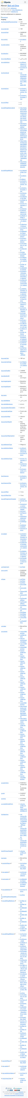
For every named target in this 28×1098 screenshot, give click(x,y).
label (3, 626)
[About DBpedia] (5, 2)
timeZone (4, 88)
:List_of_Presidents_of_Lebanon (23, 337)
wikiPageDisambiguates (8, 896)
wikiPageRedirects (8, 901)
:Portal (22, 499)
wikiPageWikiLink (7, 170)
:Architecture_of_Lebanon (23, 245)
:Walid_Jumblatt (23, 201)
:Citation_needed (23, 508)
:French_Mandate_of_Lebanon (23, 309)
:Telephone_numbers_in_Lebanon (23, 260)
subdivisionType (6, 458)
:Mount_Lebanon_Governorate (23, 64)
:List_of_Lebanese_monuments (23, 1022)
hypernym (5, 567)
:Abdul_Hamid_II (23, 235)
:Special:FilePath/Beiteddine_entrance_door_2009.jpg (23, 832)
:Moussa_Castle (23, 940)
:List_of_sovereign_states (23, 205)
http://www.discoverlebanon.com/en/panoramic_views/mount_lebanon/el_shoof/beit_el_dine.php (23, 115)
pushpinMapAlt (6, 422)
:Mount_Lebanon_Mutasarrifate (23, 947)
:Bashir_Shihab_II (23, 216)
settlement (13, 8)
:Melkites (23, 341)
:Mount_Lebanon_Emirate (23, 304)
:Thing (22, 579)
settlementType (6, 444)
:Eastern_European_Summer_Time (23, 91)
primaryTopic (7, 1078)
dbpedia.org (14, 11)
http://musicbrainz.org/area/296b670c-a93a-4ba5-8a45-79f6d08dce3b (23, 712)
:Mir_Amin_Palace (23, 926)
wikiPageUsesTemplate (8, 499)
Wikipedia (20, 1092)
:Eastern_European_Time (23, 97)
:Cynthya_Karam (23, 864)
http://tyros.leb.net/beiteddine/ (23, 125)
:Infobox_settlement (23, 517)
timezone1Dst (6, 483)
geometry (5, 783)
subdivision (5, 62)
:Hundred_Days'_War (23, 989)
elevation (4, 53)
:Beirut (22, 179)
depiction (4, 814)
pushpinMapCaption (8, 436)
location (5, 879)
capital (5, 872)
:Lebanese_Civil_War (23, 197)
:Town (22, 567)
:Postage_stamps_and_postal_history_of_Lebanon (23, 955)
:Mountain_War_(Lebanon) (23, 961)
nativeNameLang (7, 404)
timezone (4, 476)
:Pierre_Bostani (23, 1001)
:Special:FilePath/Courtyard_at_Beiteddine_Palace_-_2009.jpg (23, 820)
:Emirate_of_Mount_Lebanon (23, 873)
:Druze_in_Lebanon (23, 321)
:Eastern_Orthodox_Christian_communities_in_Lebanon (23, 275)
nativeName (5, 400)
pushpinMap (5, 416)
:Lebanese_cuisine (23, 974)
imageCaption (6, 381)
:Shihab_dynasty (23, 255)
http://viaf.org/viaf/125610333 (23, 720)
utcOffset (4, 102)
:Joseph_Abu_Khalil (23, 867)
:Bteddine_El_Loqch (23, 1007)
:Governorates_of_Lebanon (23, 240)
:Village (23, 612)
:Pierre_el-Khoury (23, 978)
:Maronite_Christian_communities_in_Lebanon (23, 283)
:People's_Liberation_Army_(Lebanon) (23, 1013)
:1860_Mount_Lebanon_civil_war (23, 325)
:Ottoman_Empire (23, 194)
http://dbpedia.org (17, 10)
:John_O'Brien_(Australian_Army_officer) (23, 983)
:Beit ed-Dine (23, 632)
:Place (22, 581)
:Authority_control (23, 505)
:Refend (23, 525)
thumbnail (5, 73)
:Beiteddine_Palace (23, 232)
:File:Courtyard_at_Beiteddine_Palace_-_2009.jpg (23, 351)
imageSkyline (6, 386)
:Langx (22, 520)
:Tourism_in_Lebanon (23, 935)
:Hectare (23, 209)
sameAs (4, 631)
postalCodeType (6, 411)
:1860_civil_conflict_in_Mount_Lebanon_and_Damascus (23, 968)
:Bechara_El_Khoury (23, 225)
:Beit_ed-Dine (23, 852)
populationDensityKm (8, 407)
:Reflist (22, 527)
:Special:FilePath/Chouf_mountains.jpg (23, 843)
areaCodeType (6, 362)
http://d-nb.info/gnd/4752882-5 (23, 640)
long (3, 798)
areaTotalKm (5, 370)
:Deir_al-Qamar (23, 265)
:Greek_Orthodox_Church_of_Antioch (23, 315)
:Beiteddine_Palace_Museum (23, 884)
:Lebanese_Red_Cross (23, 172)
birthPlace (6, 863)
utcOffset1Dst (6, 495)
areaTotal (4, 32)
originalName (6, 59)
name (3, 395)
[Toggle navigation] (25, 2)
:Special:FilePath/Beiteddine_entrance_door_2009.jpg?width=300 (23, 79)
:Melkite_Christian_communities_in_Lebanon (23, 291)
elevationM (5, 376)
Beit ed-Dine (13, 5)
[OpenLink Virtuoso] (8, 1088)
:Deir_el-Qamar (23, 333)
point (4, 570)
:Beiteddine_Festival (23, 268)
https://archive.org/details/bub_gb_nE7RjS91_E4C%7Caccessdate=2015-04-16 (23, 134)
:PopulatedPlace (23, 599)
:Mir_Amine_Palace (23, 929)
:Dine (22, 895)
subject (4, 534)
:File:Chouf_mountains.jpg (23, 344)
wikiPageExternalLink (8, 108)
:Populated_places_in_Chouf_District (23, 298)
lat (3, 793)
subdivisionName (7, 448)
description (5, 45)
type (3, 579)
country (4, 39)
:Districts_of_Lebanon (23, 220)
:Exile (22, 252)
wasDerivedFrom (7, 804)
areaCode (5, 29)
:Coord (22, 511)
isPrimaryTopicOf (7, 851)
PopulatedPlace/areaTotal (9, 22)
